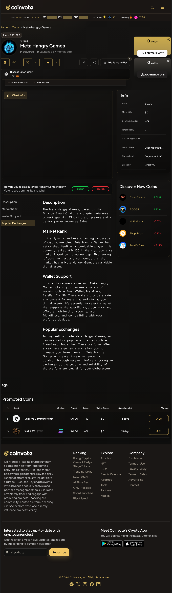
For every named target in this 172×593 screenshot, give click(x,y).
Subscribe (59, 552)
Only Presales (82, 487)
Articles (106, 458)
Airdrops (106, 479)
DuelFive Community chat (39, 418)
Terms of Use (136, 463)
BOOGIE (134, 209)
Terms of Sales (137, 474)
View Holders (43, 82)
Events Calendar (111, 474)
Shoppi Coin (136, 233)
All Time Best (81, 482)
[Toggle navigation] (162, 7)
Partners (106, 490)
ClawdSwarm (137, 197)
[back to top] (164, 586)
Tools (104, 485)
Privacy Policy (137, 469)
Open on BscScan (19, 82)
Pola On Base (137, 245)
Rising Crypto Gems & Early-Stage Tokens (82, 462)
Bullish (80, 188)
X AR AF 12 (30, 431)
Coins (15, 27)
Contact (133, 485)
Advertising (135, 479)
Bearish (100, 188)
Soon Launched (83, 493)
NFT (103, 463)
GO (14, 62)
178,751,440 (35, 17)
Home (4, 27)
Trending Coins (82, 471)
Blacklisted (80, 498)
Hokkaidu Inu (137, 221)
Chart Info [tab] (18, 95)
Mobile (105, 495)
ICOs (104, 469)
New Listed (80, 477)
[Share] (94, 62)
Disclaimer (135, 458)
